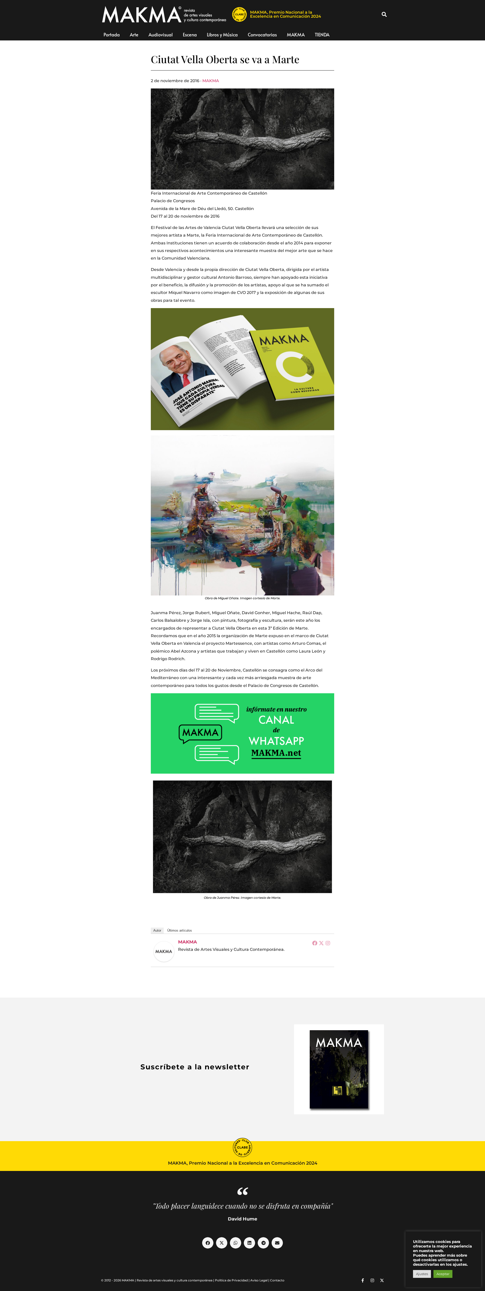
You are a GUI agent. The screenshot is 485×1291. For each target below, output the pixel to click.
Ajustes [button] (422, 1274)
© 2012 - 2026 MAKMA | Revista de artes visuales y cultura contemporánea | (158, 1280)
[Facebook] (315, 943)
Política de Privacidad (231, 1280)
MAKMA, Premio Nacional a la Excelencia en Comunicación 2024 (285, 14)
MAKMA (296, 34)
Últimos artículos (179, 930)
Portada (112, 34)
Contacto (277, 1280)
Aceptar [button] (443, 1274)
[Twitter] (321, 943)
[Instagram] (328, 943)
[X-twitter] (382, 1280)
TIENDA (322, 34)
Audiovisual (161, 34)
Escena (190, 34)
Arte (134, 34)
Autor (157, 930)
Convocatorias (262, 34)
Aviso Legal (259, 1280)
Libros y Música (222, 34)
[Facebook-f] (363, 1280)
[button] (384, 14)
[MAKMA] (164, 951)
